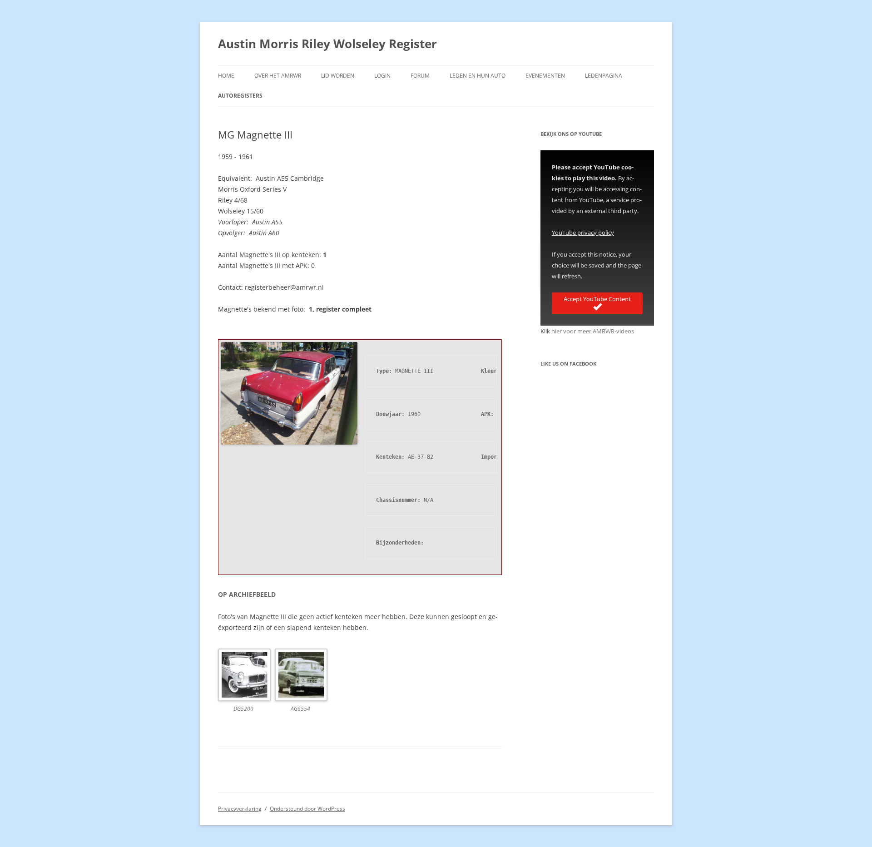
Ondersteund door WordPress (307, 808)
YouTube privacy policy (583, 232)
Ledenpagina (603, 75)
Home (226, 75)
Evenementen (545, 75)
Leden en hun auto (477, 75)
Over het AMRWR (277, 75)
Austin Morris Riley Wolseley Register (327, 43)
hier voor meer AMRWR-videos (592, 331)
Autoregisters (240, 95)
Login (382, 75)
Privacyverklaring (240, 808)
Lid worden (337, 75)
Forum (420, 75)
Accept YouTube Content (597, 299)
